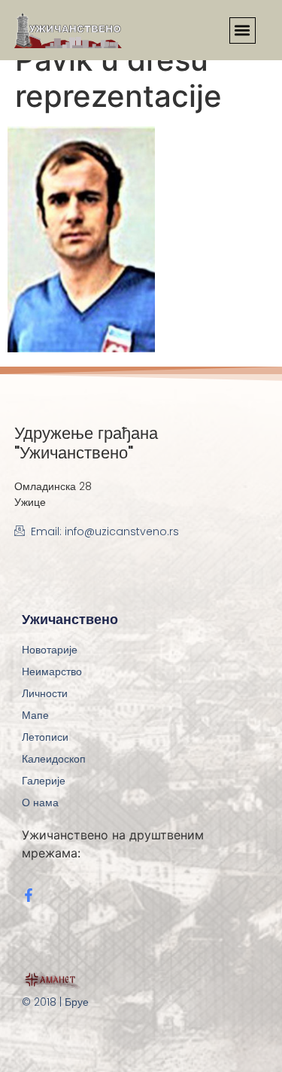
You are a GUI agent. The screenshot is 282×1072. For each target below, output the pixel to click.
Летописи (45, 737)
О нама (40, 802)
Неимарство (52, 671)
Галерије (43, 780)
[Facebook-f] (28, 895)
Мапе (35, 715)
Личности (45, 693)
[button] (242, 30)
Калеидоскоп (54, 758)
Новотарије (49, 649)
